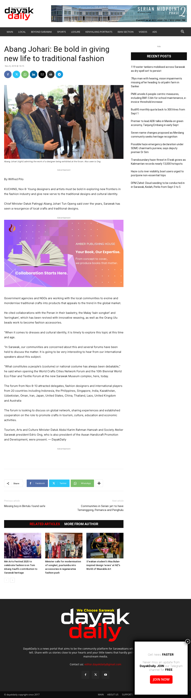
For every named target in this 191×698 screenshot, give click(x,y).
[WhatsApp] (25, 74)
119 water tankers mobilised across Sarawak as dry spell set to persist (158, 68)
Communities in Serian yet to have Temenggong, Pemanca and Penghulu (100, 508)
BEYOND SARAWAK (41, 31)
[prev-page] (6, 580)
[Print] (50, 74)
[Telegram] (59, 74)
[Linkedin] (33, 74)
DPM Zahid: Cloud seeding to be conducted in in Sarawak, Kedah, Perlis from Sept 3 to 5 (158, 184)
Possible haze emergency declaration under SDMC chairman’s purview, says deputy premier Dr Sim (157, 148)
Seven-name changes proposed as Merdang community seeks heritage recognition (157, 134)
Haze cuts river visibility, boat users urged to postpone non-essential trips (157, 173)
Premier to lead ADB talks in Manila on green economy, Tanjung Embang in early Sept (157, 123)
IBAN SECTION (126, 31)
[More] (99, 483)
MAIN (10, 31)
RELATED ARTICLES (45, 524)
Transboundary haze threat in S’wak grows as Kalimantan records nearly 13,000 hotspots (158, 161)
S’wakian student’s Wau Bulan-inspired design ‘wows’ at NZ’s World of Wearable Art (103, 565)
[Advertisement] (63, 456)
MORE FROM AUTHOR (81, 524)
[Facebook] (8, 74)
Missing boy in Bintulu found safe (24, 506)
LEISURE (75, 31)
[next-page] (12, 580)
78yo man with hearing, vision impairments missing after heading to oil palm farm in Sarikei (156, 82)
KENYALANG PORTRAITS (98, 31)
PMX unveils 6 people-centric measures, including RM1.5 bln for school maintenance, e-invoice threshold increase (159, 98)
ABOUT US (112, 694)
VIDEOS (143, 31)
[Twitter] (16, 74)
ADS (154, 31)
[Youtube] (105, 675)
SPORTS (61, 31)
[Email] (42, 74)
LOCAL (22, 31)
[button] (182, 32)
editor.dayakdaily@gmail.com (102, 664)
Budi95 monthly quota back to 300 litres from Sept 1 (158, 111)
